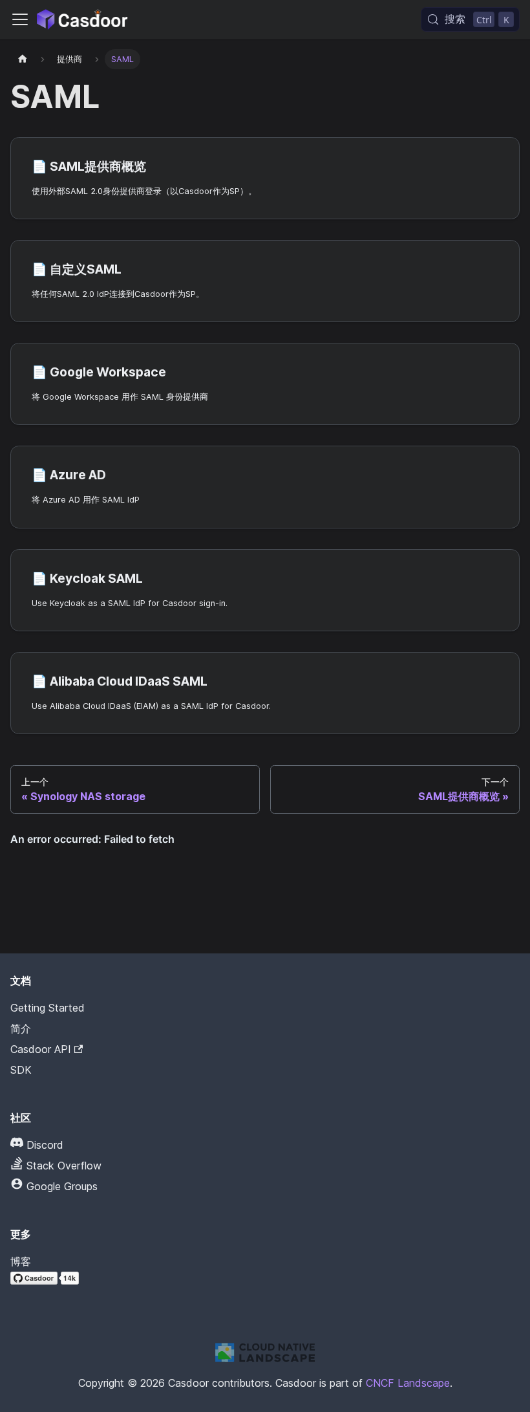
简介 (20, 1028)
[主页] (22, 59)
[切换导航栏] (20, 19)
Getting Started (47, 1007)
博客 (20, 1261)
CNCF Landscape (408, 1382)
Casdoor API (40, 1049)
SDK (21, 1069)
